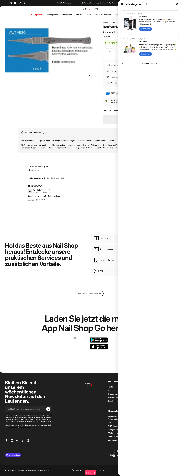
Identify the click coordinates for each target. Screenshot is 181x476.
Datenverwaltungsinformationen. (19, 427)
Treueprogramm (115, 394)
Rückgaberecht (114, 429)
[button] (108, 32)
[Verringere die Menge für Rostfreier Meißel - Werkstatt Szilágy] (105, 52)
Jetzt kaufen (145, 29)
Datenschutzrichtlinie (117, 422)
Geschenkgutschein (116, 401)
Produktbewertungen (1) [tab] (36, 178)
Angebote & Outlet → (149, 63)
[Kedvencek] (90, 75)
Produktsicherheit (115, 437)
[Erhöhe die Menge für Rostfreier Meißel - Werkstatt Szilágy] (113, 52)
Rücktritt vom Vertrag (117, 433)
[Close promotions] (177, 4)
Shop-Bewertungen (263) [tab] (56, 178)
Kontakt (111, 387)
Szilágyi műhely (109, 22)
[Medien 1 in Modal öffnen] (49, 50)
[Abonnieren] (48, 409)
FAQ (109, 390)
